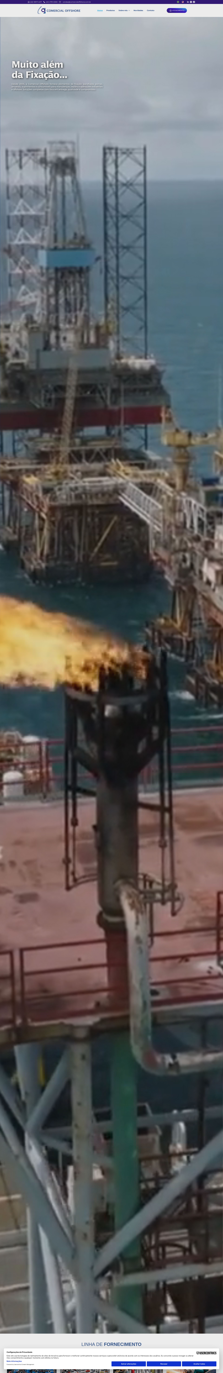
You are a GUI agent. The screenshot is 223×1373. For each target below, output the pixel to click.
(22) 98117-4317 (36, 2)
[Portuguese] (178, 2)
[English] (182, 2)
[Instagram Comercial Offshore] (191, 2)
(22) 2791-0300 (51, 2)
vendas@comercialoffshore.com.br (77, 2)
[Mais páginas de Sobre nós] (129, 10)
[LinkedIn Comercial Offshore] (188, 2)
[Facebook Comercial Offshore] (194, 2)
